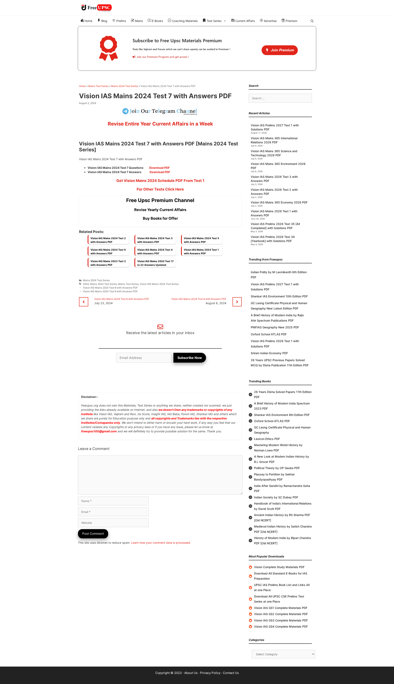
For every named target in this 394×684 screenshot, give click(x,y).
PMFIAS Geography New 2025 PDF (275, 327)
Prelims (121, 21)
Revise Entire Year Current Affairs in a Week (160, 124)
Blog (104, 21)
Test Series (213, 21)
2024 (86, 283)
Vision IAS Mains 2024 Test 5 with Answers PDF (201, 240)
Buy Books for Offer (160, 218)
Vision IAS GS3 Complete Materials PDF (281, 620)
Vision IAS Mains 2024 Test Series (159, 283)
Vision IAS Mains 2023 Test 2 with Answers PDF (108, 263)
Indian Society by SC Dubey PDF (276, 497)
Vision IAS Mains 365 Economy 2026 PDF (279, 202)
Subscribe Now (190, 358)
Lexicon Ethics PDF (267, 439)
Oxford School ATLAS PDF (269, 334)
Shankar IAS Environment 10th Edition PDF (279, 296)
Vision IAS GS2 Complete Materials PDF (281, 614)
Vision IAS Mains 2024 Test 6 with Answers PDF (108, 251)
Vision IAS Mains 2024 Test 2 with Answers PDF (108, 240)
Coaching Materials (184, 21)
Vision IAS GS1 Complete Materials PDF (280, 608)
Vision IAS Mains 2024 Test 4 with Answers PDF (155, 251)
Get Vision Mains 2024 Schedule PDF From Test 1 (160, 180)
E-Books (157, 21)
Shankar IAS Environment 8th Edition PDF (282, 415)
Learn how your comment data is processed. (161, 542)
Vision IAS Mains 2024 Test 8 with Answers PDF (110, 291)
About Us (191, 673)
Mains (138, 21)
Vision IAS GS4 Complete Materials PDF (281, 626)
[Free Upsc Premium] (197, 48)
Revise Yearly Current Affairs (160, 210)
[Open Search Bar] (312, 21)
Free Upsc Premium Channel (160, 200)
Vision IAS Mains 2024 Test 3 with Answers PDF (155, 240)
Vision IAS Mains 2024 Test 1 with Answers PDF (201, 251)
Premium (291, 21)
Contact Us (231, 673)
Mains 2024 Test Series (124, 86)
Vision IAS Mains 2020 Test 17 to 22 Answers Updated (155, 263)
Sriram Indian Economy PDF (269, 353)
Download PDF (159, 167)
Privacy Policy (210, 673)
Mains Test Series (98, 86)
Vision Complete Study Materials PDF (279, 567)
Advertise (270, 21)
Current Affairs (245, 21)
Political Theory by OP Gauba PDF (277, 468)
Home (88, 21)
